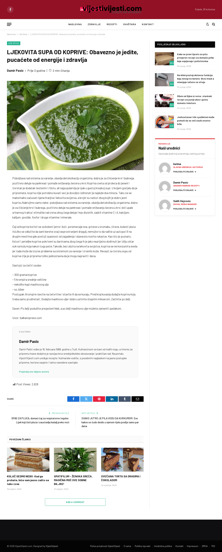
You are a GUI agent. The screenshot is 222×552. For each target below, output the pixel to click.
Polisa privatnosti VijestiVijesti (105, 546)
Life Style (23, 34)
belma (177, 163)
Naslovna (75, 24)
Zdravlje (94, 24)
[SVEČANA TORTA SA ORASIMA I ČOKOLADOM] (122, 460)
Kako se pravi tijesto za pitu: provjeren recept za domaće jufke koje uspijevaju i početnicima (195, 58)
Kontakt (148, 24)
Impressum (192, 546)
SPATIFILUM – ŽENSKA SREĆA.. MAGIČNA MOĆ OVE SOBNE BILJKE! (73, 480)
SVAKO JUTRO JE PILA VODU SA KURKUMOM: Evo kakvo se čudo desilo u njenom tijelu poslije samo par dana (110, 422)
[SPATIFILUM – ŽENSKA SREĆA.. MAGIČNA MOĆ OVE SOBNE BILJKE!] (75, 460)
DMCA (205, 546)
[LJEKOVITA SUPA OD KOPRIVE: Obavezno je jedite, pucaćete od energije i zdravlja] (75, 125)
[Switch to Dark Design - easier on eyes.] (207, 24)
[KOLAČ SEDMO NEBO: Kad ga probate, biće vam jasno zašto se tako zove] (28, 460)
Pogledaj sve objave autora (34, 371)
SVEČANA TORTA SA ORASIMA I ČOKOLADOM (120, 478)
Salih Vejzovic (182, 201)
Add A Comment (75, 502)
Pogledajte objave (184, 171)
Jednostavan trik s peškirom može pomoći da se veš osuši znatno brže (195, 120)
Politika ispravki (142, 546)
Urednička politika (163, 546)
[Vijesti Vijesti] (111, 9)
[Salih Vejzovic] (165, 205)
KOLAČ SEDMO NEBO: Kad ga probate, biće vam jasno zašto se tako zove (28, 480)
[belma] (165, 168)
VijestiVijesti (52, 546)
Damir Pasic (15, 70)
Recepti (112, 24)
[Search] (213, 24)
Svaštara (129, 24)
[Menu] (9, 24)
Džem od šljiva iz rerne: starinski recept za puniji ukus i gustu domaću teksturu (194, 99)
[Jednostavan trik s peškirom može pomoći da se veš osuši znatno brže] (164, 121)
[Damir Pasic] (165, 187)
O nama (127, 546)
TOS (213, 546)
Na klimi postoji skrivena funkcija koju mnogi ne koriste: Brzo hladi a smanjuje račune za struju (195, 79)
